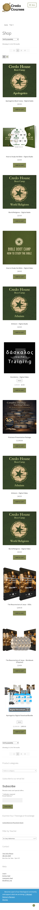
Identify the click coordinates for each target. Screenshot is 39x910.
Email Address (7, 796)
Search (19, 906)
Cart (30, 904)
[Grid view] (4, 56)
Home (6, 25)
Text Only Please (7, 853)
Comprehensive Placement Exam (12, 823)
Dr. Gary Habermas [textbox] (19, 838)
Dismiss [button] (5, 900)
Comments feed (7, 878)
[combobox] (19, 770)
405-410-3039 (6, 856)
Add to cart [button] (19, 109)
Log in (4, 873)
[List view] (7, 56)
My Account (6, 906)
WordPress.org (7, 880)
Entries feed (6, 876)
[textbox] (19, 770)
